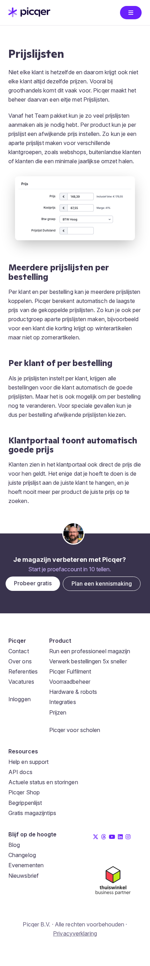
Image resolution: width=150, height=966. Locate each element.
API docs (20, 771)
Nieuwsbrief (23, 875)
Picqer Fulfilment (70, 671)
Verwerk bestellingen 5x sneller (88, 661)
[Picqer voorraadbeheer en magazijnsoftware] (29, 15)
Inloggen (19, 699)
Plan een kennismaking (102, 583)
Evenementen (26, 865)
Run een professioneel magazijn (89, 651)
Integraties (62, 701)
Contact (18, 651)
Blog (14, 844)
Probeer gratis (33, 583)
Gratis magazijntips (32, 812)
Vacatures (21, 681)
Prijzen (58, 712)
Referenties (23, 671)
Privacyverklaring (75, 933)
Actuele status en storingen (43, 782)
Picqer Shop (24, 792)
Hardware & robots (73, 691)
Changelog (22, 854)
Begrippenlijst (25, 802)
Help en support (28, 761)
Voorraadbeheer (69, 681)
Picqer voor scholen (74, 729)
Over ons (20, 661)
